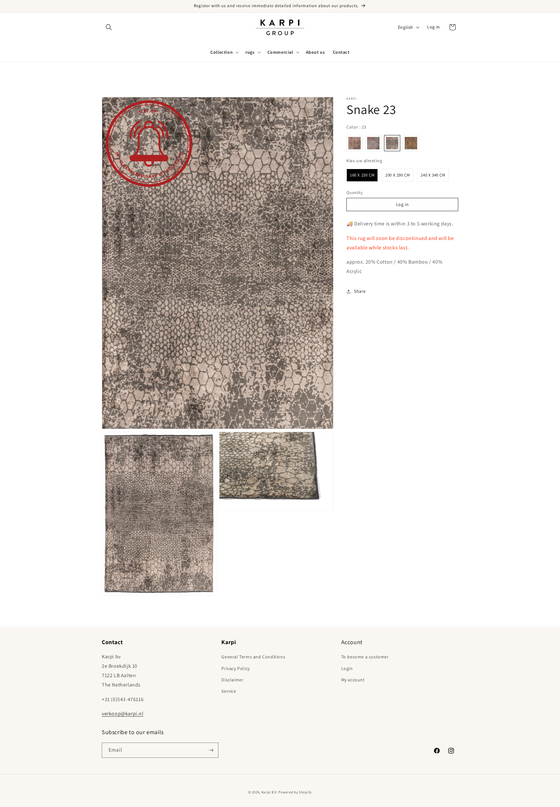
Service (228, 691)
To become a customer (365, 657)
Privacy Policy (235, 668)
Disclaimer (232, 680)
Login (347, 668)
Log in (433, 27)
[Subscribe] (211, 750)
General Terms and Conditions (253, 657)
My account (353, 680)
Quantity (354, 192)
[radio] (354, 143)
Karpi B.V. (270, 792)
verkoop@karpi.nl (123, 713)
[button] (109, 27)
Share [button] (360, 291)
